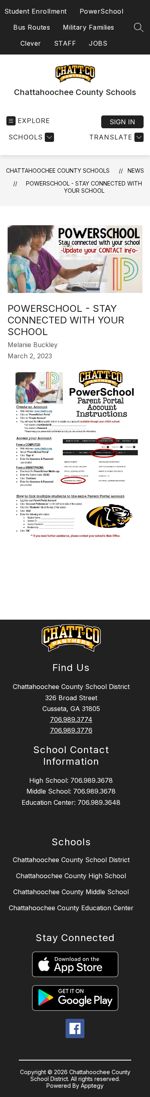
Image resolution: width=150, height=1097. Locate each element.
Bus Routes (31, 27)
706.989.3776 (71, 730)
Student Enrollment (35, 11)
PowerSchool (102, 11)
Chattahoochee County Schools (58, 170)
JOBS (98, 43)
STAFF (65, 43)
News (136, 170)
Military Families (88, 27)
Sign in (122, 122)
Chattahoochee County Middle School (71, 892)
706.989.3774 (71, 719)
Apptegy (92, 1085)
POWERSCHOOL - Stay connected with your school (84, 187)
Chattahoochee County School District (71, 860)
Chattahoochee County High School (71, 876)
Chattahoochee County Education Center (71, 908)
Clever (30, 43)
